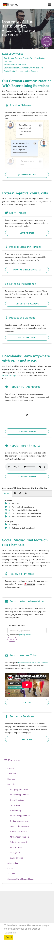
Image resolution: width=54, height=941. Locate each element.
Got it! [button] (9, 937)
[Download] (9, 503)
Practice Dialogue (20, 105)
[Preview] (6, 503)
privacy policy (25, 635)
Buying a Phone (16, 857)
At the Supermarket (18, 842)
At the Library (15, 810)
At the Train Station (19, 837)
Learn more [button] (10, 932)
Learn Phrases (17, 212)
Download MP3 (28, 476)
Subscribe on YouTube (22, 655)
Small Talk (11, 773)
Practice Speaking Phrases (25, 246)
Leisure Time (12, 863)
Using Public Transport (19, 826)
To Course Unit (28, 174)
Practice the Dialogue (22, 317)
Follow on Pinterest (21, 573)
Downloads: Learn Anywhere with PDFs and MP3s (25, 67)
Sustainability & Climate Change (21, 879)
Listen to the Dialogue (22, 283)
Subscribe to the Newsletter (26, 601)
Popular (10, 768)
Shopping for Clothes (19, 789)
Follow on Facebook (21, 716)
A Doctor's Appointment (20, 815)
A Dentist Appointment (19, 794)
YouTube (27, 702)
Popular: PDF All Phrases (24, 386)
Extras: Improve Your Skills (15, 64)
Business (11, 779)
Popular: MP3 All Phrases (24, 445)
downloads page (9, 375)
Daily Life (11, 784)
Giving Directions (17, 800)
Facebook (27, 739)
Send (12, 639)
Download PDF (28, 431)
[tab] (7, 494)
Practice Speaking (27, 337)
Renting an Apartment (19, 821)
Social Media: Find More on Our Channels (21, 71)
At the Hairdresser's (18, 831)
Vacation (11, 873)
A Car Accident (16, 847)
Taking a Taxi (15, 805)
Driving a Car (15, 852)
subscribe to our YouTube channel (34, 662)
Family (10, 868)
